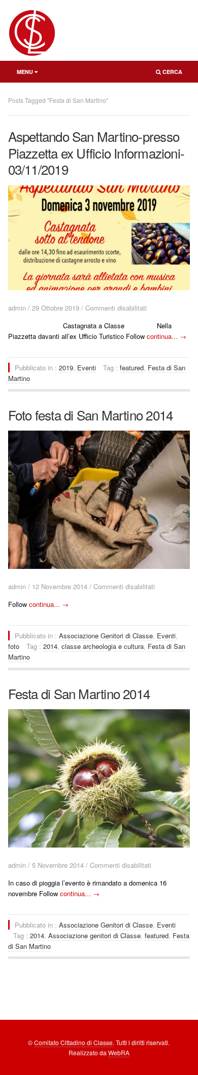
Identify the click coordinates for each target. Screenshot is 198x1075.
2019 (66, 367)
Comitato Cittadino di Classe (73, 1042)
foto (13, 646)
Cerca (166, 74)
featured (132, 367)
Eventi (86, 367)
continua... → (166, 336)
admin (17, 308)
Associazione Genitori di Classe (106, 635)
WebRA (118, 1052)
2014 (50, 646)
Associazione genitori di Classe (94, 935)
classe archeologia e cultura (102, 646)
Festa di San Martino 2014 (79, 693)
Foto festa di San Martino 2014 (90, 414)
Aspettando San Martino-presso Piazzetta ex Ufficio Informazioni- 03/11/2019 (96, 152)
